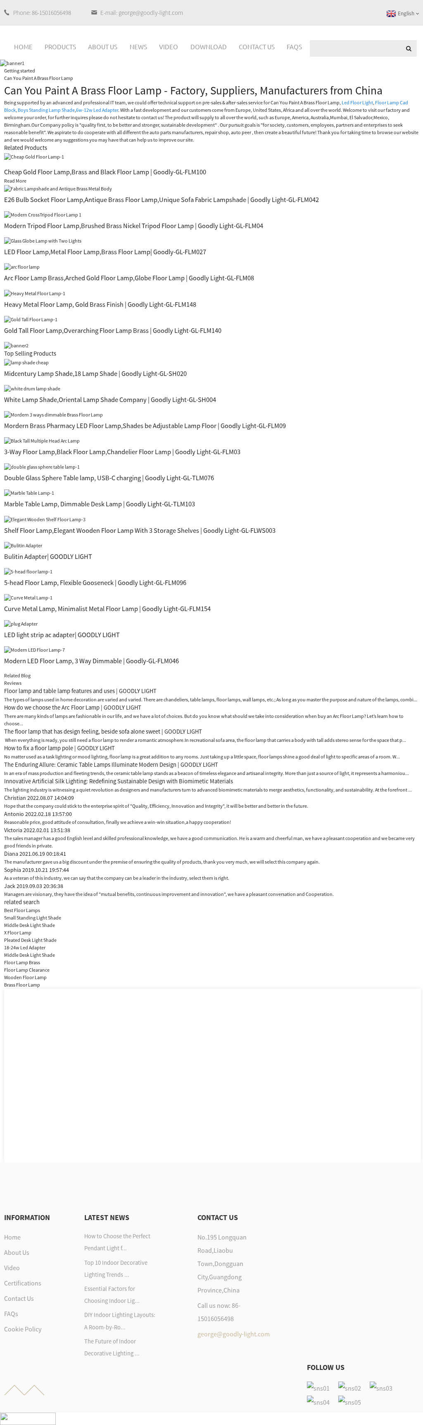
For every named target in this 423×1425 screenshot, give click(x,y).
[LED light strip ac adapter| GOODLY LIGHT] (21, 623)
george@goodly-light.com (233, 1334)
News (138, 47)
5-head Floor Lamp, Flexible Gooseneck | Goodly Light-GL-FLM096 (95, 582)
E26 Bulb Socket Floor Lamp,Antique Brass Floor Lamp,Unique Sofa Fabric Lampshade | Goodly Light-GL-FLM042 (161, 199)
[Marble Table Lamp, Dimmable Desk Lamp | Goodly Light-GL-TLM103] (29, 492)
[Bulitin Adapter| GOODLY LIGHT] (23, 545)
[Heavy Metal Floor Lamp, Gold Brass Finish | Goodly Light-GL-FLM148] (34, 292)
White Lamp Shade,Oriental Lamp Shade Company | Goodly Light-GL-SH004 (110, 399)
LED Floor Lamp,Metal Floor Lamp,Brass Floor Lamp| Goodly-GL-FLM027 (105, 252)
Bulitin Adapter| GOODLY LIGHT (48, 556)
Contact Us (257, 47)
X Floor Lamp (17, 932)
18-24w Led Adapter (24, 947)
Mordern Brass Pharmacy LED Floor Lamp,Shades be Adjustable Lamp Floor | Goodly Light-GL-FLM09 (145, 425)
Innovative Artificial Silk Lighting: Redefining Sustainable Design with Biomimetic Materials (118, 781)
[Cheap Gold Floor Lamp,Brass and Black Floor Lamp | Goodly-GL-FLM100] (34, 156)
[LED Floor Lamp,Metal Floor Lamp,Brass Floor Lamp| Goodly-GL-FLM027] (42, 240)
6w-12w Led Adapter (97, 110)
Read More (15, 181)
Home (23, 47)
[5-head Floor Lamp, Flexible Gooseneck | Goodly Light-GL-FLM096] (28, 571)
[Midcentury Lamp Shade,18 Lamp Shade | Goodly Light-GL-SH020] (26, 362)
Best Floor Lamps (22, 910)
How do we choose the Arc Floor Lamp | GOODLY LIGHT (72, 707)
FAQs (294, 47)
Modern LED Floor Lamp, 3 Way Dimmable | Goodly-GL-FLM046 (91, 661)
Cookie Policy (22, 1329)
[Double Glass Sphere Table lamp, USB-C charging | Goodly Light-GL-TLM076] (42, 466)
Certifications (22, 1283)
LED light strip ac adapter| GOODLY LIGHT (62, 635)
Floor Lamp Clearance (27, 970)
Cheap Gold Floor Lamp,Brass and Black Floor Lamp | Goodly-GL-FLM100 (105, 172)
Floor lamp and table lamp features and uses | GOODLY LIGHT (80, 691)
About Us (102, 47)
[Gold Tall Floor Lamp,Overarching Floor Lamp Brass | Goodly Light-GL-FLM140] (30, 319)
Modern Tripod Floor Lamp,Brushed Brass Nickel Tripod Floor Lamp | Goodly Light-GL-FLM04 (133, 225)
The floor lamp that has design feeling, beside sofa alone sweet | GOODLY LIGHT (103, 731)
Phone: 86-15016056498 (42, 13)
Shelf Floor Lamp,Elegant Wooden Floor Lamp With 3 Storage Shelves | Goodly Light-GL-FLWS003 (140, 530)
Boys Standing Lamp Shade (46, 110)
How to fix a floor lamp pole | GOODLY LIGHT (59, 748)
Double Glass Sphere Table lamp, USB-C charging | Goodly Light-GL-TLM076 (109, 478)
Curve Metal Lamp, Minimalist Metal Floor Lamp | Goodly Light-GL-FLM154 (107, 608)
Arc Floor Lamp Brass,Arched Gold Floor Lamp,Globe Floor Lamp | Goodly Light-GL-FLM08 (129, 278)
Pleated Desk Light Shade (30, 940)
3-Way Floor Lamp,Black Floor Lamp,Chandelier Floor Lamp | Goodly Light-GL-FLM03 (122, 452)
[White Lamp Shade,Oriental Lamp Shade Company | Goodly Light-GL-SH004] (32, 388)
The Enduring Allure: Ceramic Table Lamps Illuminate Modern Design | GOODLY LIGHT (111, 764)
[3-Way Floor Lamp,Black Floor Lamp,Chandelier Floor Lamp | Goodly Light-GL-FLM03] (42, 440)
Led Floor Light (357, 102)
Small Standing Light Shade (32, 918)
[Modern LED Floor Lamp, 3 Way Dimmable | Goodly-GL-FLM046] (34, 649)
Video (168, 47)
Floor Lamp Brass (22, 962)
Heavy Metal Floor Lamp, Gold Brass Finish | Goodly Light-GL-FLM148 (100, 304)
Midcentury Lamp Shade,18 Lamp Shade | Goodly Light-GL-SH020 (95, 373)
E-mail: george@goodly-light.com (141, 13)
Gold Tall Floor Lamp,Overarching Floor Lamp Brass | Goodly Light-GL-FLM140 (112, 330)
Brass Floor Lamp (22, 985)
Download (208, 47)
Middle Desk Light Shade (29, 925)
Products (60, 47)
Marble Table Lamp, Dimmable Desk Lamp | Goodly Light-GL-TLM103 (99, 504)
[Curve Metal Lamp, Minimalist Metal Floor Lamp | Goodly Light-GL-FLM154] (28, 597)
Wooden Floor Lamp (25, 977)
